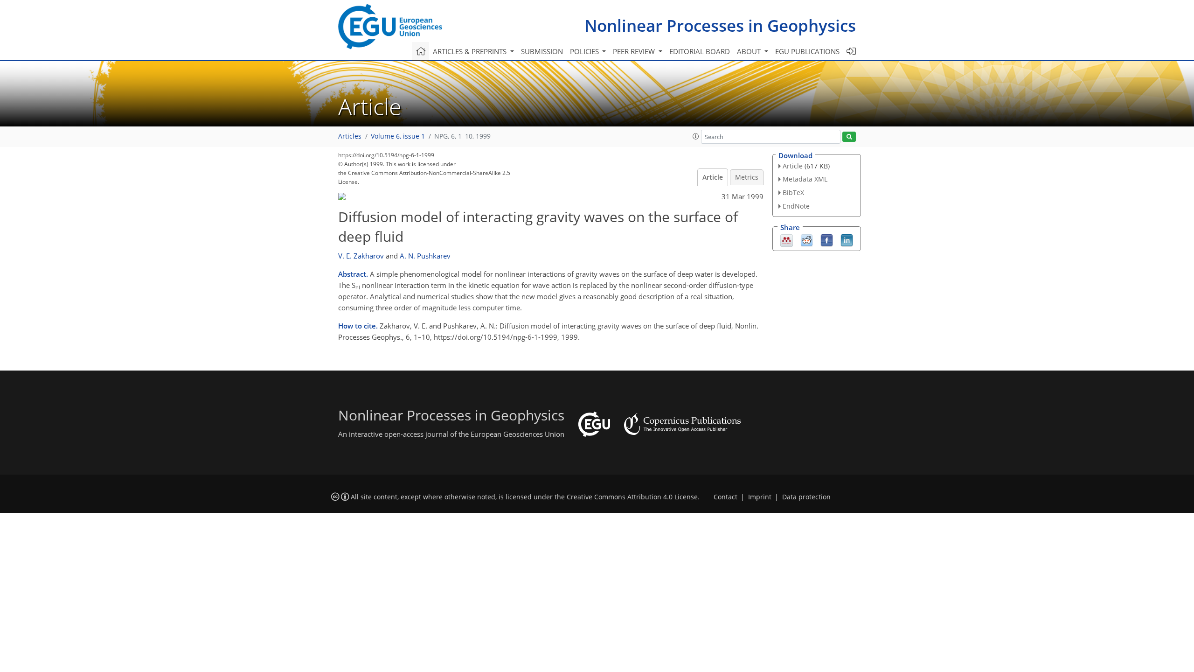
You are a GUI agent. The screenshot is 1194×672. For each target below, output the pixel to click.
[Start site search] (849, 137)
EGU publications (807, 51)
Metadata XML (805, 179)
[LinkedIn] (846, 239)
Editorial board (699, 51)
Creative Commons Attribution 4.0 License (632, 497)
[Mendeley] (786, 239)
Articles (349, 136)
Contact (725, 497)
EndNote (796, 206)
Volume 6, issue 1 (398, 136)
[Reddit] (806, 239)
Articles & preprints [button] (470, 51)
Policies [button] (585, 51)
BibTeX (793, 192)
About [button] (750, 51)
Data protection (806, 497)
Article (712, 177)
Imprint (759, 497)
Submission (542, 51)
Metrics (746, 177)
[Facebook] (826, 239)
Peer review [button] (635, 51)
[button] (696, 136)
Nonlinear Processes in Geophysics (720, 25)
